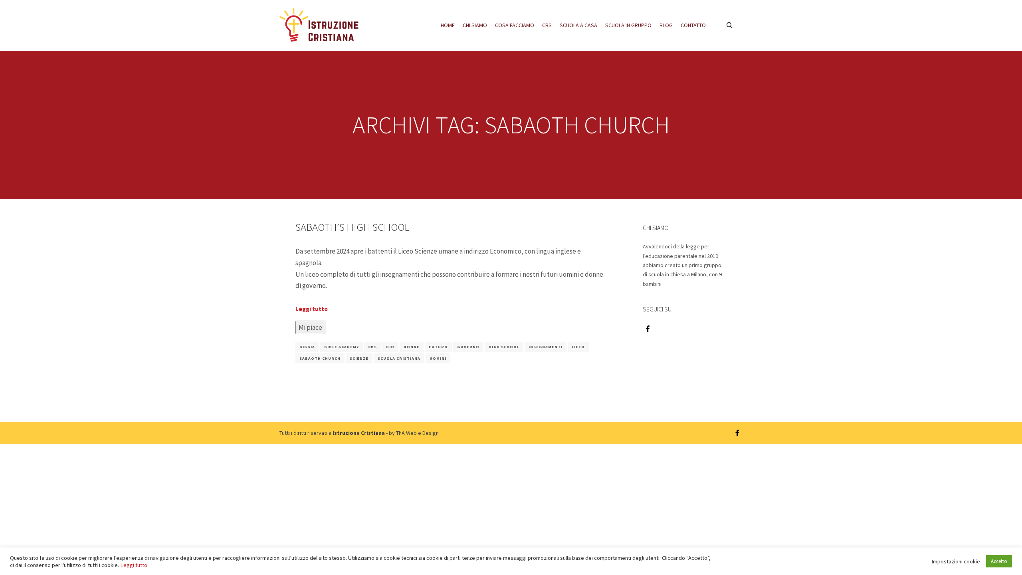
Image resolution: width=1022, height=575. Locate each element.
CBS (372, 346)
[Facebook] (648, 328)
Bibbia (307, 346)
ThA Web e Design (417, 432)
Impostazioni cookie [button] (955, 561)
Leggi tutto (311, 309)
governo (468, 346)
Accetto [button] (999, 561)
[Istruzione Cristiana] (319, 25)
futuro (438, 346)
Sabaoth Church (320, 358)
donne (412, 346)
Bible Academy (341, 346)
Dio (390, 346)
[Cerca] (729, 25)
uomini (438, 358)
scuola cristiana (399, 358)
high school (504, 346)
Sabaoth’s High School (352, 227)
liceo (578, 346)
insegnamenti (545, 346)
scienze (359, 358)
